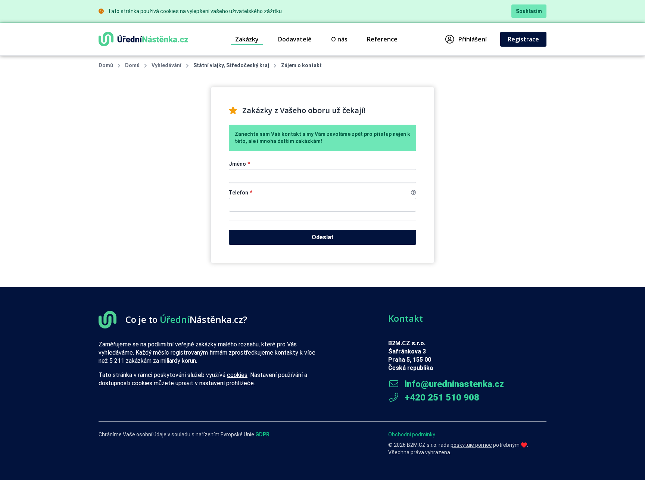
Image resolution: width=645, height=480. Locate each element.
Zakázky (247, 39)
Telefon (240, 193)
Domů (106, 65)
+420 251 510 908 (440, 397)
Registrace (523, 39)
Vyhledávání (166, 65)
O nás (339, 39)
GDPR (262, 434)
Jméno (239, 164)
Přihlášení (472, 39)
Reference (382, 39)
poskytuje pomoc (471, 445)
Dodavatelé (295, 39)
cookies (237, 374)
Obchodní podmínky (411, 434)
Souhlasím (529, 11)
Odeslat (323, 237)
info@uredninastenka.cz (453, 384)
